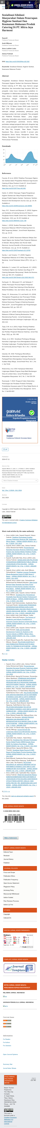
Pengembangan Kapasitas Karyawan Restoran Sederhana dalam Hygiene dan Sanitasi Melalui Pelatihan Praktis (22, 550)
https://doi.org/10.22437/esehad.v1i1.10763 (16, 250)
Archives (10, 6)
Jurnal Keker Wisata (9, 1068)
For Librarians (7, 1045)
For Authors (6, 1042)
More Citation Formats (10, 480)
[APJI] (5, 1006)
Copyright (7, 914)
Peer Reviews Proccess (11, 901)
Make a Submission (11, 838)
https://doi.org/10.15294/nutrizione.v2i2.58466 (17, 206)
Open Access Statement (11, 883)
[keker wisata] (13, 822)
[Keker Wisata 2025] (20, 973)
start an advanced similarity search (22, 796)
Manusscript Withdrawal (11, 894)
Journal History (8, 859)
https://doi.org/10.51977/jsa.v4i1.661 (14, 188)
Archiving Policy (9, 890)
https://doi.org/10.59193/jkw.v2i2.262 (17, 61)
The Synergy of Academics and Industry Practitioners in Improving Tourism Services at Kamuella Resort (21, 619)
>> (6, 654)
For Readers (6, 1039)
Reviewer (7, 855)
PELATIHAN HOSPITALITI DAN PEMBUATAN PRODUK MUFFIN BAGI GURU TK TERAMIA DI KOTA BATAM (20, 644)
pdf (6, 449)
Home (4, 6)
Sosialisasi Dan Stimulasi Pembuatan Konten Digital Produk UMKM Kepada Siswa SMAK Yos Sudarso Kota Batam (21, 742)
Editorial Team (8, 852)
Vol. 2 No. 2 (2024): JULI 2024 (25, 6)
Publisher (7, 863)
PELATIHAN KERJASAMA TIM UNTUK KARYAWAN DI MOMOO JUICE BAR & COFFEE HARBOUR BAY (21, 709)
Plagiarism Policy (9, 886)
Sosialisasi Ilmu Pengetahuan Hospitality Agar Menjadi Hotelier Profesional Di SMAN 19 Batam (21, 597)
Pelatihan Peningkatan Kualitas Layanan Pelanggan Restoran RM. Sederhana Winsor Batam (21, 539)
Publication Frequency (11, 879)
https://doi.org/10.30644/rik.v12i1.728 (14, 220)
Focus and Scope (9, 872)
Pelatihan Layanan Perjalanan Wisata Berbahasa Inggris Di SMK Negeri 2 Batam (21, 574)
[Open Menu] (2, 2)
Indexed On (7, 918)
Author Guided (8, 897)
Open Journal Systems (10, 1054)
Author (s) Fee (8, 904)
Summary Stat (7, 1064)
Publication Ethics (9, 876)
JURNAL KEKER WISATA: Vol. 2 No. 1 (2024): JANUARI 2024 (21, 566)
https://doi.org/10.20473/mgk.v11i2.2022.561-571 (18, 277)
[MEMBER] (5, 996)
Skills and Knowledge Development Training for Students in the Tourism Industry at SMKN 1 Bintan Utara (19, 632)
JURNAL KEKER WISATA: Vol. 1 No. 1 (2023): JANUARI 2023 (21, 648)
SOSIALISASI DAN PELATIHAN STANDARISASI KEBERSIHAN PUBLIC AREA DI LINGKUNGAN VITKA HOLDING (22, 562)
